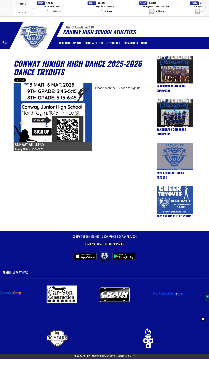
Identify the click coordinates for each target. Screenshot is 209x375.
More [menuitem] (144, 43)
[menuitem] (64, 43)
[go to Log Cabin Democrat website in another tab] (168, 294)
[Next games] (205, 8)
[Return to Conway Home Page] (33, 36)
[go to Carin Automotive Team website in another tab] (115, 294)
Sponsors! (118, 244)
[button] (53, 8)
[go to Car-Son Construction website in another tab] (62, 294)
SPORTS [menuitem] (77, 43)
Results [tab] (22, 12)
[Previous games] (33, 8)
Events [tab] (22, 4)
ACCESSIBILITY (99, 356)
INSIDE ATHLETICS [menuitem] (94, 43)
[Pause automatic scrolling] (203, 319)
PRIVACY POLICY (82, 356)
